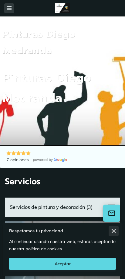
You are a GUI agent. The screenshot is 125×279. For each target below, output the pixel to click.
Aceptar (63, 263)
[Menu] (9, 8)
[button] (62, 207)
